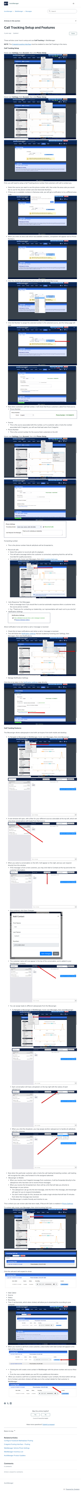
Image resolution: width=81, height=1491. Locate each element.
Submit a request (49, 1424)
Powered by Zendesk (73, 1489)
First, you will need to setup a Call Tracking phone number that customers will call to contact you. (40, 782)
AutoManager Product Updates (15, 1455)
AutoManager (8, 11)
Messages (28, 11)
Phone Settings (67, 1204)
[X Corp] (8, 1403)
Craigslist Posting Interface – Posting (17, 1444)
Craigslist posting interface (21, 44)
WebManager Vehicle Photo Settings (17, 1448)
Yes (35, 1414)
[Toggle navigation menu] (73, 3)
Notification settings (29, 634)
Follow (73, 33)
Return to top (9, 1431)
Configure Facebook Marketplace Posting (18, 1441)
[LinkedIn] (11, 1403)
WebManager (19, 11)
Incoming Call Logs (50, 559)
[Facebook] (5, 1403)
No (45, 1414)
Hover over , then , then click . (25, 53)
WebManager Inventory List (13, 1452)
